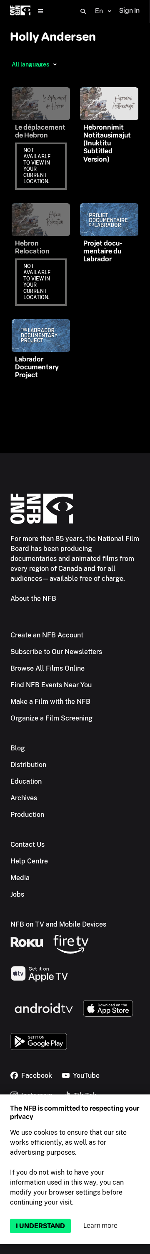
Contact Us (27, 844)
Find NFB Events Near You (51, 685)
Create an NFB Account (46, 635)
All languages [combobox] (30, 64)
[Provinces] (55, 64)
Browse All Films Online (47, 668)
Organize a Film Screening (51, 718)
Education (26, 781)
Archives (23, 798)
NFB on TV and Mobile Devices (58, 924)
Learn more (100, 1225)
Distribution (28, 765)
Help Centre (29, 861)
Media (20, 878)
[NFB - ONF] (20, 11)
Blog (17, 748)
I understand (40, 1226)
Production (27, 815)
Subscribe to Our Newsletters (56, 652)
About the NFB (33, 598)
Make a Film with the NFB (50, 702)
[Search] (83, 12)
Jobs (17, 894)
